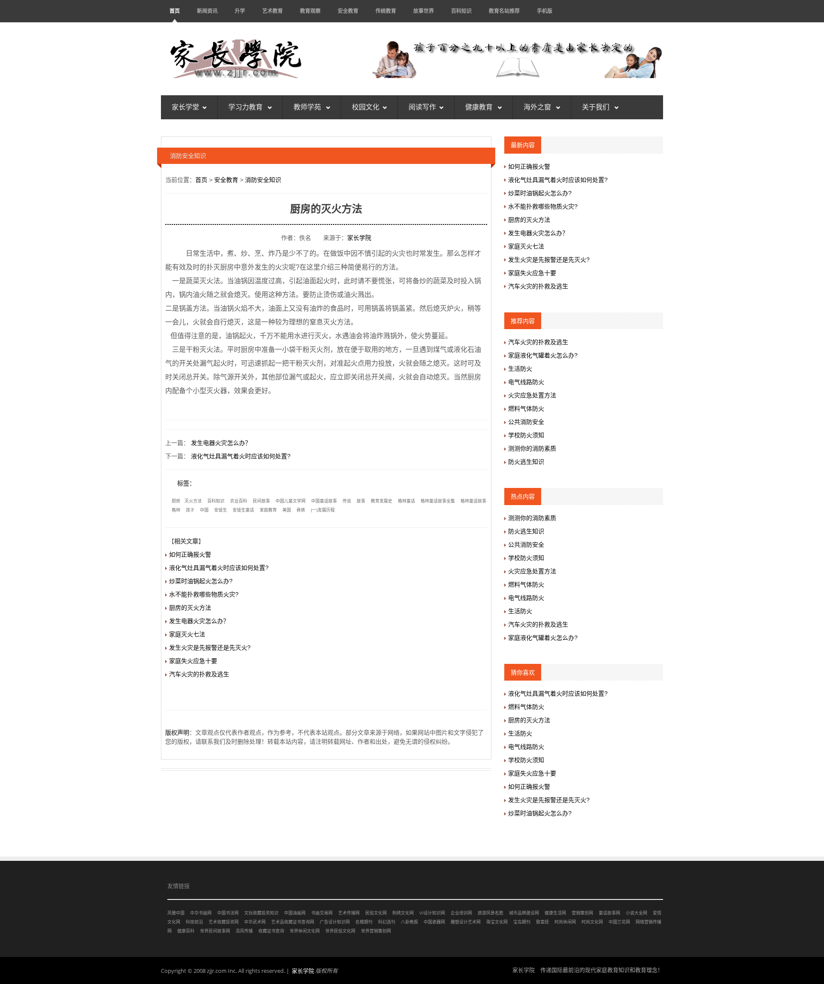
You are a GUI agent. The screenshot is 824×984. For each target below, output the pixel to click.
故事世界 (423, 11)
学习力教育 (246, 107)
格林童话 (406, 501)
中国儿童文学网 (291, 501)
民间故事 (261, 501)
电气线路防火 (526, 381)
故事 (361, 501)
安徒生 (220, 510)
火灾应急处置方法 (532, 395)
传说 (346, 501)
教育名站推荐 (504, 11)
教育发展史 (381, 501)
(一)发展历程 (323, 510)
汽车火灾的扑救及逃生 (199, 674)
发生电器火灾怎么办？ (221, 442)
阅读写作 (422, 107)
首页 (175, 11)
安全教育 (348, 11)
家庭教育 (268, 510)
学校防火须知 (526, 435)
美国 (286, 510)
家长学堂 (185, 107)
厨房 (176, 501)
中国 (204, 510)
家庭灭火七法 (187, 634)
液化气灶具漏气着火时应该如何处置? (241, 456)
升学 (240, 11)
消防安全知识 (263, 179)
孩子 (190, 510)
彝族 (301, 510)
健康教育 (479, 107)
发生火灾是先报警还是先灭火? (210, 647)
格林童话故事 (473, 501)
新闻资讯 (207, 11)
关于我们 (596, 107)
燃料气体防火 (526, 408)
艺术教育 (272, 11)
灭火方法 (193, 501)
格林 (176, 510)
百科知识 (461, 11)
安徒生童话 (243, 510)
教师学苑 (308, 107)
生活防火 (520, 368)
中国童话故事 (324, 501)
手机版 (544, 11)
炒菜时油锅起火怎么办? (201, 581)
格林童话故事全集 (438, 501)
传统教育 (386, 11)
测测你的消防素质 (532, 448)
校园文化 (365, 107)
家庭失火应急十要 (193, 660)
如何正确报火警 (190, 554)
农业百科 (238, 501)
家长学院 (359, 237)
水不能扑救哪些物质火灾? (204, 594)
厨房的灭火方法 (190, 607)
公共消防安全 (526, 421)
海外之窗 (538, 107)
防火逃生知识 (526, 461)
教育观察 (310, 11)
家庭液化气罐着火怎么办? (543, 355)
